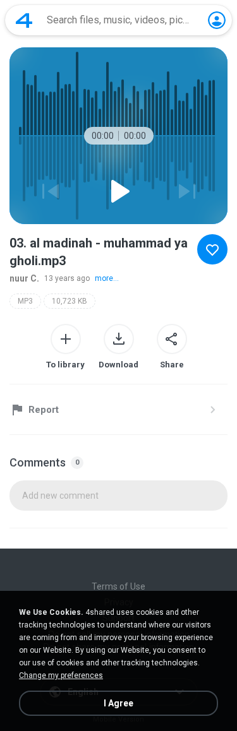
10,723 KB (69, 301)
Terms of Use (118, 586)
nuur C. (24, 278)
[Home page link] (24, 20)
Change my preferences (61, 675)
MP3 (25, 301)
